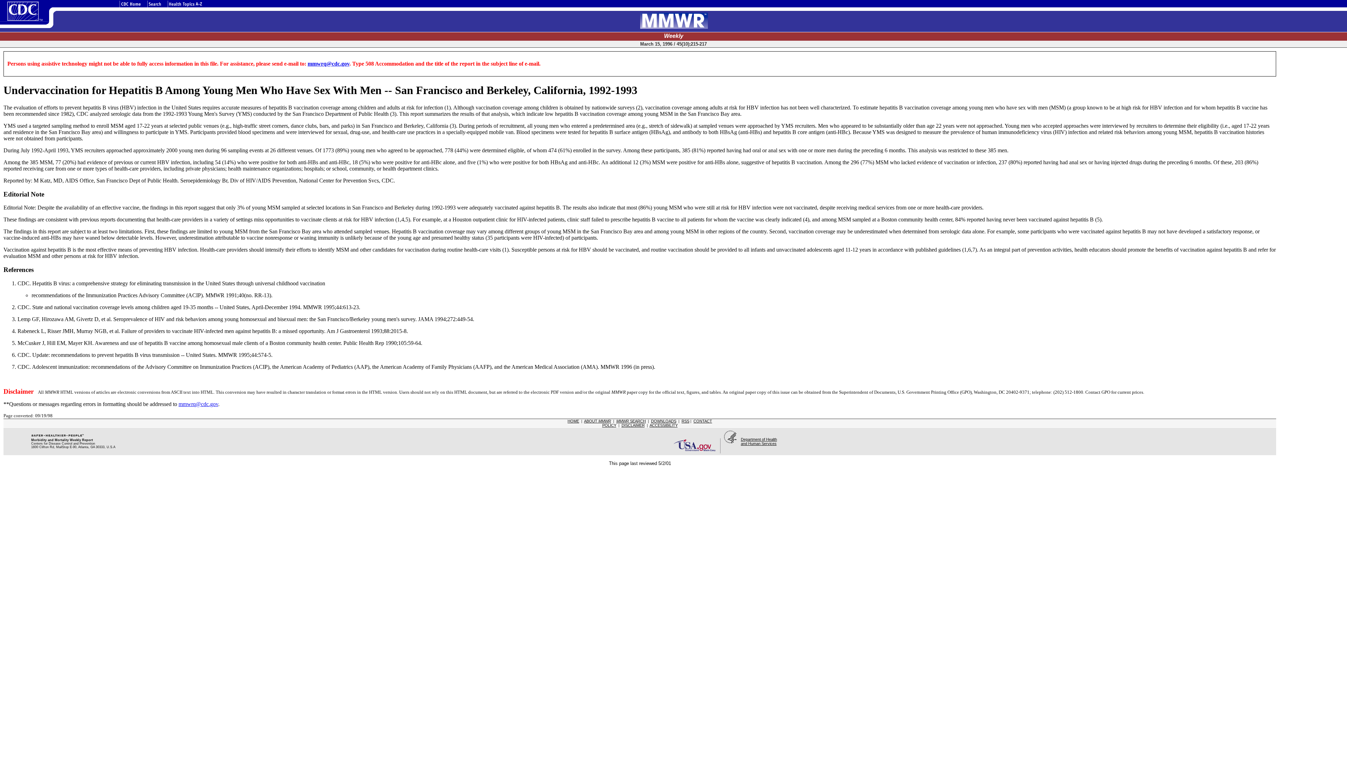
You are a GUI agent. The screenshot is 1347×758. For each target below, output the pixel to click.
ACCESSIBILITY (664, 425)
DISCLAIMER (633, 425)
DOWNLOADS (663, 421)
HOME (573, 421)
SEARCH (631, 421)
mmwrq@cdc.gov (328, 64)
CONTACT (702, 421)
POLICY (609, 425)
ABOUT (597, 421)
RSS (685, 421)
